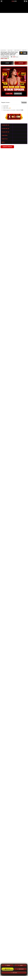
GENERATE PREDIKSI (7, 146)
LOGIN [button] (8, 93)
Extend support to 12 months (13, 110)
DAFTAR (21, 63)
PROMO (8, 965)
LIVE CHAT (14, 972)
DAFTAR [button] (17, 93)
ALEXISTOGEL (3, 50)
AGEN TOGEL (10, 50)
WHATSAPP (21, 969)
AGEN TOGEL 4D (17, 50)
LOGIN (7, 63)
